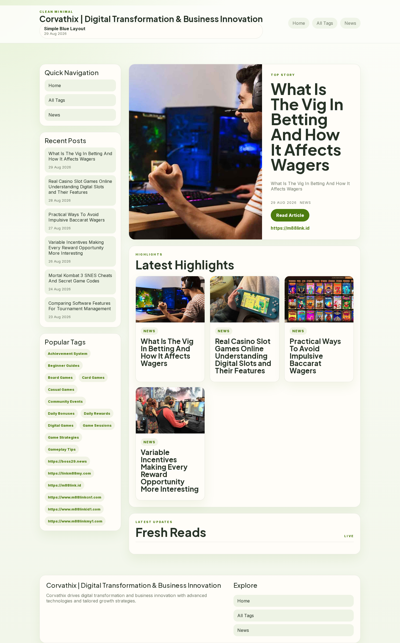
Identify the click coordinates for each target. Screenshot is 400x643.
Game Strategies (63, 437)
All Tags (324, 23)
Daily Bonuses (61, 413)
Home (299, 23)
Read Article (290, 215)
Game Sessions (97, 425)
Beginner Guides (63, 365)
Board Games (60, 377)
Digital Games (60, 425)
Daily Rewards (97, 413)
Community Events (65, 401)
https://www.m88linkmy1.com (75, 521)
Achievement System (67, 353)
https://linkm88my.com (69, 473)
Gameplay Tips (62, 449)
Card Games (93, 377)
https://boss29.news (67, 461)
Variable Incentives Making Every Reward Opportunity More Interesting (170, 470)
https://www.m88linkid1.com (74, 509)
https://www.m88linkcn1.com (74, 497)
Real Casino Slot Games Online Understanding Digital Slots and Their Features (243, 356)
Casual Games (61, 389)
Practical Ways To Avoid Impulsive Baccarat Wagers (315, 356)
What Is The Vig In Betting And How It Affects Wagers (167, 352)
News (350, 23)
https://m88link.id (64, 485)
